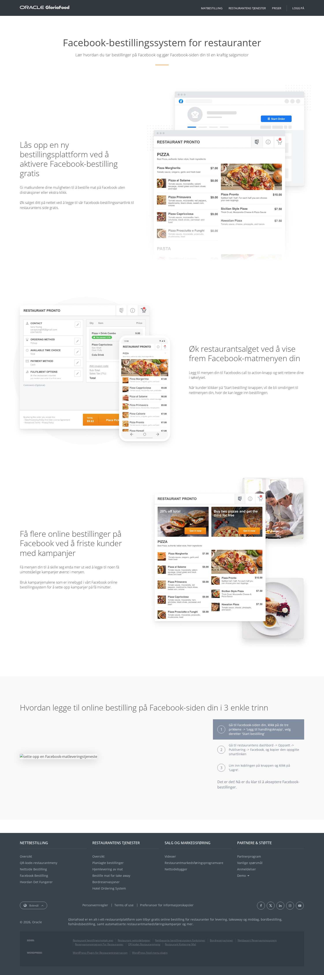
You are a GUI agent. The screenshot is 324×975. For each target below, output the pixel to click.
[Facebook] (261, 906)
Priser (276, 8)
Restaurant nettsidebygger (134, 940)
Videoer (170, 856)
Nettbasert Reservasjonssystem (257, 940)
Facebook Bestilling (34, 875)
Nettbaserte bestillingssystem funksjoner (180, 940)
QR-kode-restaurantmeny (38, 863)
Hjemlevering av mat (107, 869)
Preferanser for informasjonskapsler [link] (167, 905)
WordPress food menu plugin (150, 953)
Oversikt (26, 856)
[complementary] (167, 905)
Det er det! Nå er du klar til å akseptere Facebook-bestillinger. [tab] (258, 784)
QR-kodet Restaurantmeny (144, 944)
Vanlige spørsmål (250, 863)
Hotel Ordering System (109, 888)
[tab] (258, 729)
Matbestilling (211, 8)
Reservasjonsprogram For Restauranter (99, 944)
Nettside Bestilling (33, 869)
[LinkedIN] (280, 906)
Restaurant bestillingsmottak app (93, 940)
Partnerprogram (249, 856)
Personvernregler (95, 905)
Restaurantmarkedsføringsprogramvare (194, 863)
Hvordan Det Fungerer (36, 882)
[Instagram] (290, 906)
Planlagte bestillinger (108, 863)
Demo (241, 875)
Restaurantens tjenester (247, 8)
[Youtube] (300, 906)
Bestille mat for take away (111, 875)
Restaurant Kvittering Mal (180, 944)
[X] (271, 906)
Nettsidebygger (176, 869)
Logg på (298, 8)
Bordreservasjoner (106, 882)
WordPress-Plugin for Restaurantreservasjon (100, 953)
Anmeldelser (246, 869)
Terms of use (124, 905)
